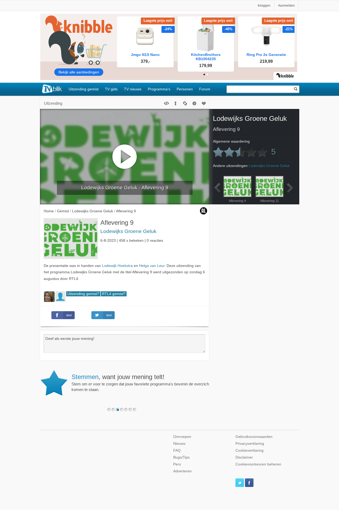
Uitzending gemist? (83, 294)
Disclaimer (244, 457)
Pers (177, 464)
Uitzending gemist (84, 89)
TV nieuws (132, 89)
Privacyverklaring (249, 444)
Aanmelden (286, 5)
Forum (204, 89)
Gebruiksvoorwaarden (254, 437)
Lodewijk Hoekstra (117, 266)
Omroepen (182, 437)
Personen (185, 89)
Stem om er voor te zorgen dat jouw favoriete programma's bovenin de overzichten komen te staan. (143, 382)
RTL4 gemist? (114, 294)
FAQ (177, 450)
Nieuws (179, 444)
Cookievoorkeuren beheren (258, 464)
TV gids (111, 89)
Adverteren (182, 471)
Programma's (159, 89)
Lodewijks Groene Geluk (128, 231)
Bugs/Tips (181, 457)
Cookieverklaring (249, 450)
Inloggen (264, 5)
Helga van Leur (151, 266)
